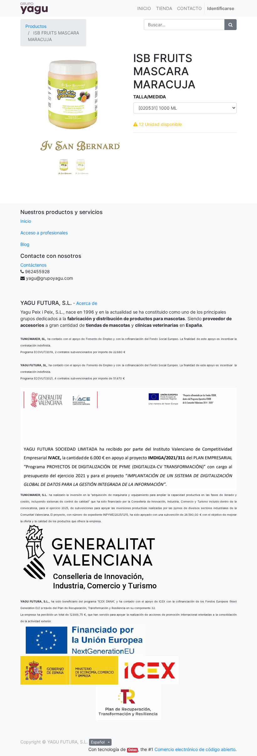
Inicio (25, 221)
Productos (35, 26)
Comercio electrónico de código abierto (195, 749)
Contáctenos (33, 265)
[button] (28, 114)
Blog (24, 244)
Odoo (132, 750)
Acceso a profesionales (44, 232)
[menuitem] (144, 8)
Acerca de (86, 303)
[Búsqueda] (230, 24)
